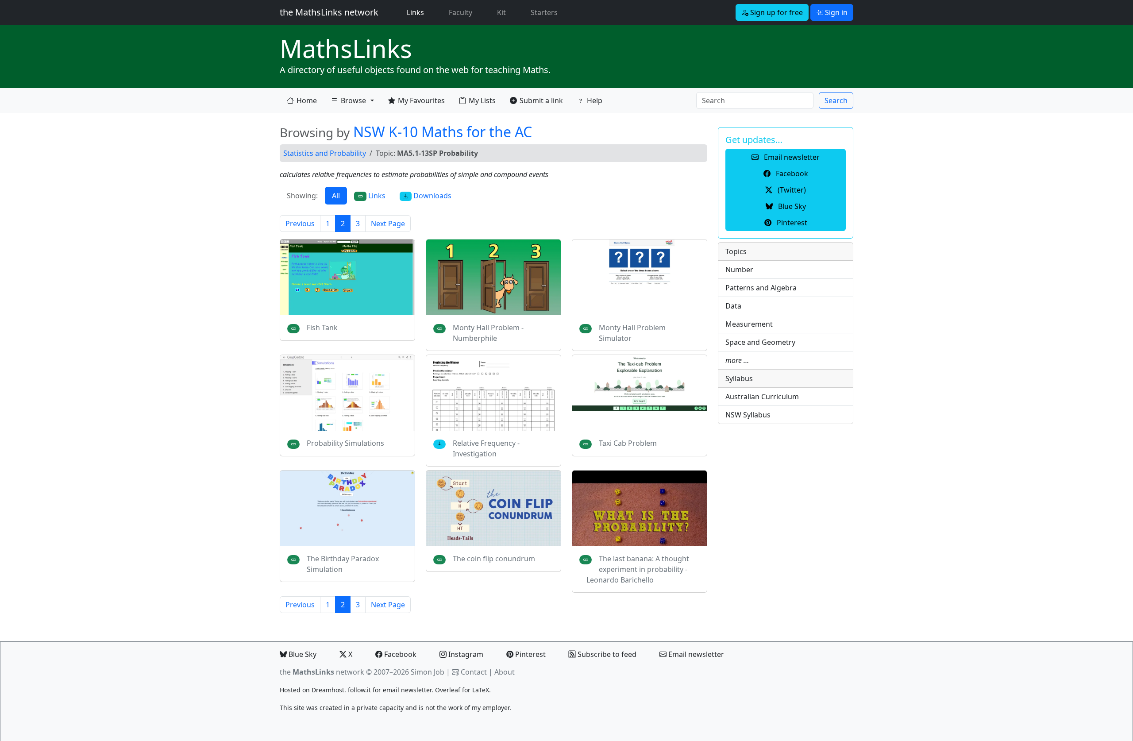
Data (733, 306)
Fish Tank (322, 327)
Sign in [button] (835, 12)
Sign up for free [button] (775, 12)
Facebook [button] (791, 173)
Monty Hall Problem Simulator (632, 333)
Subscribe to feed (606, 654)
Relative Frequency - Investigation (486, 448)
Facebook (399, 654)
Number (739, 269)
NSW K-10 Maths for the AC (442, 131)
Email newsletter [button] (791, 157)
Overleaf (447, 690)
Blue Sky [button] (791, 206)
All (336, 196)
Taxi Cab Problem (628, 443)
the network (322, 672)
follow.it (359, 690)
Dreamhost (328, 690)
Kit (501, 12)
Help (594, 100)
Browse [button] (348, 102)
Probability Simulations (345, 443)
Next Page (388, 223)
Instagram (465, 654)
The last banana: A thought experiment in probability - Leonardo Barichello (637, 569)
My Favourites (421, 100)
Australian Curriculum (762, 396)
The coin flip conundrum (494, 558)
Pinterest (529, 654)
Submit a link (541, 100)
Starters (544, 12)
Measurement (749, 324)
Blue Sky (301, 654)
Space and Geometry (760, 342)
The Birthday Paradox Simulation (343, 564)
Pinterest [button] (791, 223)
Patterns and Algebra (761, 288)
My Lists (482, 100)
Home (307, 100)
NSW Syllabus (748, 415)
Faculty (460, 12)
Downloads (431, 196)
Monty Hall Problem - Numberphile (488, 333)
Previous (300, 223)
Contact (474, 672)
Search (836, 100)
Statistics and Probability (324, 153)
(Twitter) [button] (791, 190)
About (504, 672)
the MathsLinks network (329, 12)
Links (417, 12)
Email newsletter (695, 654)
